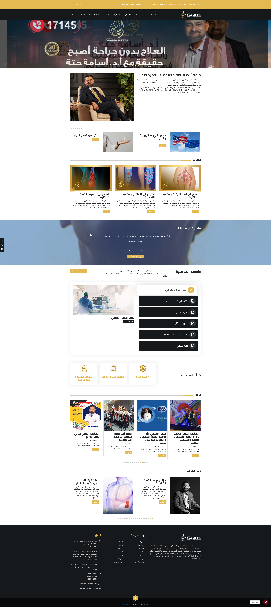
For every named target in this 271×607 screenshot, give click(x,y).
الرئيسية (154, 14)
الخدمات (120, 545)
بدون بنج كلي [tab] (181, 323)
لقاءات (143, 552)
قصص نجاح (129, 14)
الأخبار (83, 14)
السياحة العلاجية (94, 14)
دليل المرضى (117, 14)
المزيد (160, 139)
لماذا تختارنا (141, 545)
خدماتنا (138, 14)
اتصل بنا (74, 14)
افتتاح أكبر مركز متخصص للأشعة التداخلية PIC (123, 436)
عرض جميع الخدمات (78, 271)
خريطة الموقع (118, 562)
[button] (138, 65)
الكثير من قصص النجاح (151, 135)
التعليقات (142, 555)
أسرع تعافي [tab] (182, 312)
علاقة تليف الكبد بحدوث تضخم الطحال (87, 482)
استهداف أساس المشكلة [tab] (174, 334)
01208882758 (159, 4)
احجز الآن (120, 559)
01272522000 (189, 4)
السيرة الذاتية (119, 542)
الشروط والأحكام (140, 562)
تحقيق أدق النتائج (87, 135)
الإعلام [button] (106, 14)
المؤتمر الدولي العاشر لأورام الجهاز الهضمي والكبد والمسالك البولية (186, 438)
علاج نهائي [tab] (182, 345)
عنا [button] (147, 14)
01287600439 (174, 4)
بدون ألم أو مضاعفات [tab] (177, 300)
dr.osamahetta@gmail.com (131, 4)
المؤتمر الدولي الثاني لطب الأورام (86, 435)
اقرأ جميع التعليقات (135, 256)
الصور (121, 552)
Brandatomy (126, 604)
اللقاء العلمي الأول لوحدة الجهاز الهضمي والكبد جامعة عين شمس (153, 438)
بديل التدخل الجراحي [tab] (175, 289)
